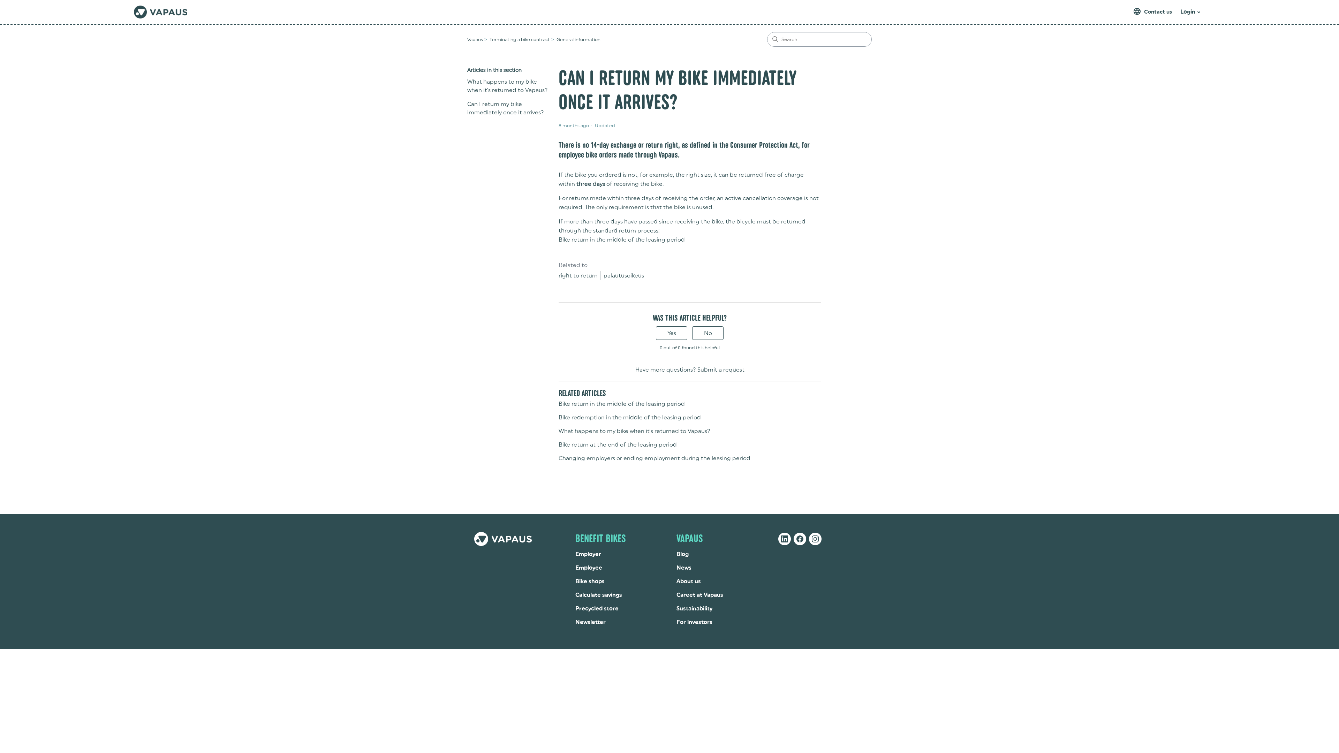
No (708, 333)
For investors (694, 622)
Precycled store (597, 608)
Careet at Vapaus (699, 595)
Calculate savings (598, 595)
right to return (578, 275)
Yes (671, 333)
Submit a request (720, 369)
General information (578, 39)
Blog (682, 554)
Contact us (1158, 12)
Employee (588, 567)
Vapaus (475, 39)
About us (688, 581)
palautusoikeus (624, 275)
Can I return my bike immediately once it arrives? (505, 108)
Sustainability (694, 608)
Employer (588, 554)
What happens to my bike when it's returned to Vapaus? (507, 85)
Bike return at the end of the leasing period (618, 444)
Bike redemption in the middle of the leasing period (630, 417)
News (683, 567)
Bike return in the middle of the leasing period (622, 239)
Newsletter (590, 622)
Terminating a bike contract (520, 39)
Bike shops (590, 581)
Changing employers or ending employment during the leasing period (654, 458)
